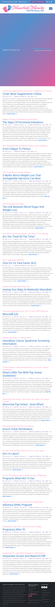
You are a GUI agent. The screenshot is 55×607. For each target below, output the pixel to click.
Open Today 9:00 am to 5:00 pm (11, 1)
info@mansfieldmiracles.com (35, 600)
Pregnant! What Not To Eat (18, 478)
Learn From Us (46, 599)
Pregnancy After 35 (14, 529)
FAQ (43, 597)
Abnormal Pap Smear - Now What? (23, 404)
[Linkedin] (51, 2)
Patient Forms (46, 594)
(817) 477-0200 (23, 1)
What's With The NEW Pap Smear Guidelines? (22, 374)
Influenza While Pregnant (17, 504)
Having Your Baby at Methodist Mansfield (27, 289)
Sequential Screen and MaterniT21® (24, 556)
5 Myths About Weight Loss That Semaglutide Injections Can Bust (22, 177)
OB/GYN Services (47, 592)
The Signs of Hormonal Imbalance (23, 122)
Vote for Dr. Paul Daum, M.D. (20, 263)
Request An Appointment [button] (37, 1)
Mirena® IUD (10, 314)
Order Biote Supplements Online (22, 93)
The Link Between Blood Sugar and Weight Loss (23, 208)
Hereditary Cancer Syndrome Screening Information (26, 342)
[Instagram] (49, 2)
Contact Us (45, 601)
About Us (45, 590)
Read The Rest (11, 114)
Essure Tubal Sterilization (18, 429)
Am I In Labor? (11, 453)
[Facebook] (47, 2)
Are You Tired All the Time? (19, 236)
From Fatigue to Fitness (17, 148)
